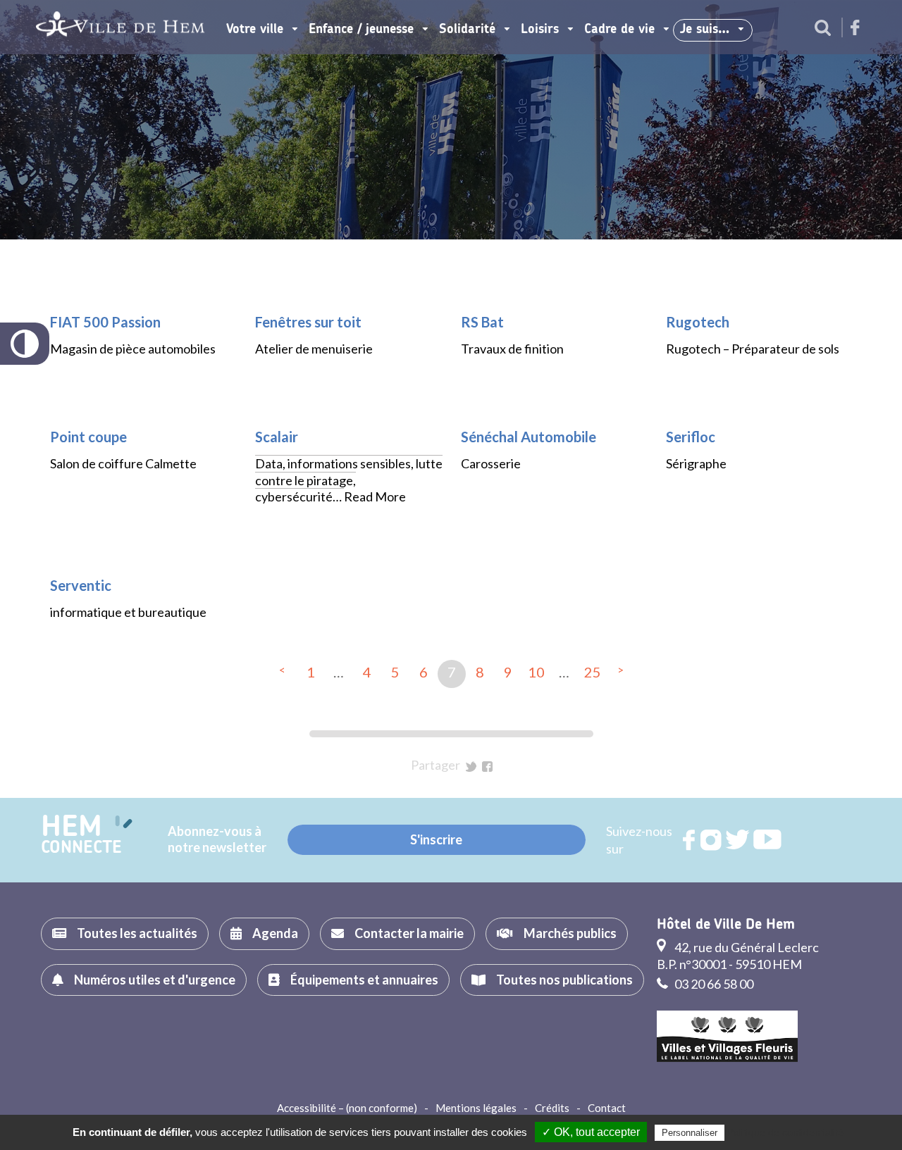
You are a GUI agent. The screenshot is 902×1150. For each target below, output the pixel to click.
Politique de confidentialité (785, 1132)
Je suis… (704, 29)
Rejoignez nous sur (690, 840)
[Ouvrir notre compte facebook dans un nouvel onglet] (855, 28)
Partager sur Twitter (471, 766)
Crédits (552, 1107)
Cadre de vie (619, 29)
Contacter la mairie (409, 933)
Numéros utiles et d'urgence (154, 979)
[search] (823, 29)
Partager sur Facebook (487, 766)
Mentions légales (476, 1107)
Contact (607, 1107)
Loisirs (540, 29)
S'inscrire (436, 839)
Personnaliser (689, 1132)
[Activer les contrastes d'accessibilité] (24, 344)
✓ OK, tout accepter (591, 1132)
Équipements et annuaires (364, 979)
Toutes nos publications (564, 979)
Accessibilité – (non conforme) (347, 1107)
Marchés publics (570, 933)
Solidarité (467, 29)
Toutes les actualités (137, 933)
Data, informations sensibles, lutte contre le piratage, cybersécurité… (349, 480)
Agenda (275, 933)
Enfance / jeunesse (361, 29)
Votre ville (254, 29)
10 (536, 671)
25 (592, 671)
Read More (375, 496)
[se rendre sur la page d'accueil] (120, 27)
